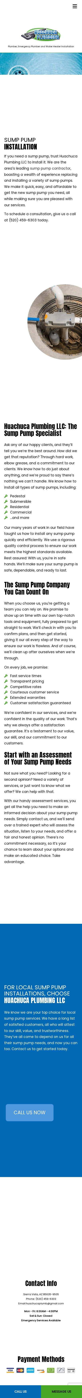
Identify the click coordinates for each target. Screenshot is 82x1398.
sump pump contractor (50, 168)
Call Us (21, 1391)
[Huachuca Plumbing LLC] (41, 34)
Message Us (61, 1391)
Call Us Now (29, 1112)
